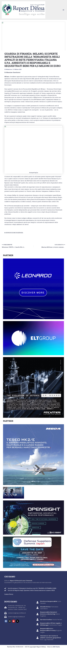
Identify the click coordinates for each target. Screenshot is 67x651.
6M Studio (56, 647)
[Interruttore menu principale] (63, 10)
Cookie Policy (8, 594)
